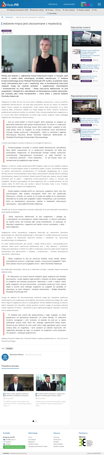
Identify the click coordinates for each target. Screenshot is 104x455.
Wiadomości (69, 4)
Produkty (50, 10)
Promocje (52, 4)
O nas (30, 437)
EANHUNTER (97, 453)
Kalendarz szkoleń (38, 10)
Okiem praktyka (69, 10)
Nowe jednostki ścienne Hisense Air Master (89, 77)
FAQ (95, 10)
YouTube (7, 444)
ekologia (9, 348)
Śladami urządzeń (84, 10)
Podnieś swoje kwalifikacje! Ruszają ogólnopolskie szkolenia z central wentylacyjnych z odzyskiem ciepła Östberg (91, 53)
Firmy (59, 10)
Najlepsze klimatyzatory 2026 (18, 10)
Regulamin (31, 442)
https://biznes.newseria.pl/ (33, 355)
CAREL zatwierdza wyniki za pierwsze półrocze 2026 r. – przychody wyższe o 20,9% (91, 66)
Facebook (8, 442)
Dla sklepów (32, 440)
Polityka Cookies (33, 444)
